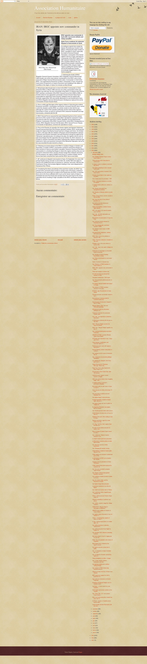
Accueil (38, 17)
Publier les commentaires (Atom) (49, 243)
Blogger (80, 652)
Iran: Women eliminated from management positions (99, 189)
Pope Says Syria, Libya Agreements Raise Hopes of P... (101, 368)
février (94, 630)
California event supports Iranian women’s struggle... (100, 376)
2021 (92, 136)
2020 (92, 138)
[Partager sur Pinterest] (68, 184)
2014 (92, 635)
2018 (92, 143)
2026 (92, 124)
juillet (94, 618)
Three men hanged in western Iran (100, 271)
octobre (95, 611)
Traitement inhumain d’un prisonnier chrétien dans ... (101, 313)
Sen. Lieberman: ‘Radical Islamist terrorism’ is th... (100, 435)
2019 (92, 141)
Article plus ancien (80, 240)
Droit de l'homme (47, 17)
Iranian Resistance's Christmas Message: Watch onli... (100, 365)
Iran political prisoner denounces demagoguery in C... (100, 203)
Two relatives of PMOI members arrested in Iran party (100, 288)
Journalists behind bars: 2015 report (101, 277)
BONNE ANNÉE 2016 (97, 154)
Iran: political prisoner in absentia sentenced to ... (100, 526)
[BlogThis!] (63, 184)
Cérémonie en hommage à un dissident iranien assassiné (102, 251)
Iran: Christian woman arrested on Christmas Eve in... (100, 222)
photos (76, 17)
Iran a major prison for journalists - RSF (102, 178)
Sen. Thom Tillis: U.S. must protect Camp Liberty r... (101, 594)
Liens (69, 17)
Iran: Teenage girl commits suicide (100, 448)
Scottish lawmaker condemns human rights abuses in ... (101, 400)
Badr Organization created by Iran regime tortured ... (100, 544)
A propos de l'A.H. (60, 17)
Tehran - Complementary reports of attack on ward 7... (100, 518)
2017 (92, 145)
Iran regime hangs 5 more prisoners (101, 397)
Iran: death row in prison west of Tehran (102, 489)
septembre (95, 613)
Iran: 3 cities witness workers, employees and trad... (99, 561)
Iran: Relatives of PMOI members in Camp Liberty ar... (101, 265)
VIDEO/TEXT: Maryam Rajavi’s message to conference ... (100, 507)
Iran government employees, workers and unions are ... (101, 233)
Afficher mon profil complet (96, 89)
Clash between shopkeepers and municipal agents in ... (100, 343)
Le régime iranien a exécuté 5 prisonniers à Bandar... (99, 383)
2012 (92, 640)
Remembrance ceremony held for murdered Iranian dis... (100, 299)
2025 (92, 127)
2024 (92, 129)
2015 (92, 150)
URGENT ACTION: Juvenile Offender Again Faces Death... (101, 335)
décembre (95, 152)
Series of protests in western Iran (100, 262)
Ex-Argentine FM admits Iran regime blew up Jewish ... (101, 407)
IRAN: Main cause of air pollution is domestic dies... (101, 237)
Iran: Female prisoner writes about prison (102, 410)
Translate (95, 30)
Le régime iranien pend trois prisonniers (102, 438)
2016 (92, 148)
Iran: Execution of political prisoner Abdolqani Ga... (100, 394)
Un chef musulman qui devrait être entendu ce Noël (100, 274)
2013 (92, 638)
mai (94, 623)
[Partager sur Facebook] (66, 184)
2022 (92, 134)
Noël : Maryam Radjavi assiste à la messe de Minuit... (101, 324)
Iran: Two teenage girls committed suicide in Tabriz (100, 226)
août (94, 616)
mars (94, 627)
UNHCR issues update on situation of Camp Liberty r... (101, 511)
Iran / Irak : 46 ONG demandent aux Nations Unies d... (101, 215)
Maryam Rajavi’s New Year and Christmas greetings (100, 306)
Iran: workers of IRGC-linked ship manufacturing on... (100, 568)
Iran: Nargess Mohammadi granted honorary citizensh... (100, 473)
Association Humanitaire (59, 7)
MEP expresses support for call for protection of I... (101, 576)
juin (94, 620)
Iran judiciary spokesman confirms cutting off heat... (100, 565)
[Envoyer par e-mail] (62, 184)
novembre (95, 609)
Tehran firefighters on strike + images (101, 558)
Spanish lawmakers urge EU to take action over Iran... (101, 421)
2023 (92, 131)
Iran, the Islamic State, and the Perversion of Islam (100, 480)
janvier (94, 632)
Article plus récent (40, 240)
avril (94, 625)
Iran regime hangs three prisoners (100, 484)
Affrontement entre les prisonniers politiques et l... (100, 310)
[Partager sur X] (65, 184)
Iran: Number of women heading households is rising (100, 255)
